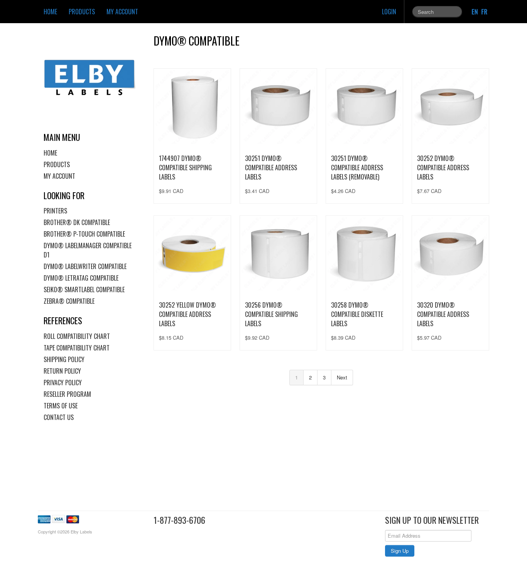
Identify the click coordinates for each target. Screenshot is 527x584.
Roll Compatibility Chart (77, 336)
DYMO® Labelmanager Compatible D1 (88, 250)
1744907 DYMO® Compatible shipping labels (185, 167)
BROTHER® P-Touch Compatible (84, 234)
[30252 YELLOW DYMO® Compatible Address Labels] (192, 254)
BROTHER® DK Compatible (77, 222)
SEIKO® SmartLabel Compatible (84, 289)
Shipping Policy (64, 359)
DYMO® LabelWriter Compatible (85, 266)
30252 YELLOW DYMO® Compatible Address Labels (187, 314)
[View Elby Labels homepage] (93, 77)
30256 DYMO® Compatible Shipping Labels (271, 314)
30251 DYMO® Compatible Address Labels (271, 167)
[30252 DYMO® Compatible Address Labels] (450, 107)
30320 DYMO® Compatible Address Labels (443, 314)
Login (389, 11)
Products (82, 11)
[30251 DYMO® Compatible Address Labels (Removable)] (364, 107)
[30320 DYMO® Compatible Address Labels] (450, 254)
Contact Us (59, 417)
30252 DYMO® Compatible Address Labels (443, 167)
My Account (122, 11)
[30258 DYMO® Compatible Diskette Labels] (364, 254)
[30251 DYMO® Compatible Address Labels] (278, 107)
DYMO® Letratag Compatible (81, 278)
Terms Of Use (61, 405)
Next (342, 377)
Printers (55, 210)
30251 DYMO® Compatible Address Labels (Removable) (357, 167)
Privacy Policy (63, 382)
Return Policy (62, 371)
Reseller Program (67, 394)
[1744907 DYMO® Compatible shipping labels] (192, 107)
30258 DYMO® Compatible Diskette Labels (357, 314)
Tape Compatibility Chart (77, 347)
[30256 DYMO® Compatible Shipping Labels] (278, 254)
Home (50, 11)
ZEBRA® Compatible (69, 301)
